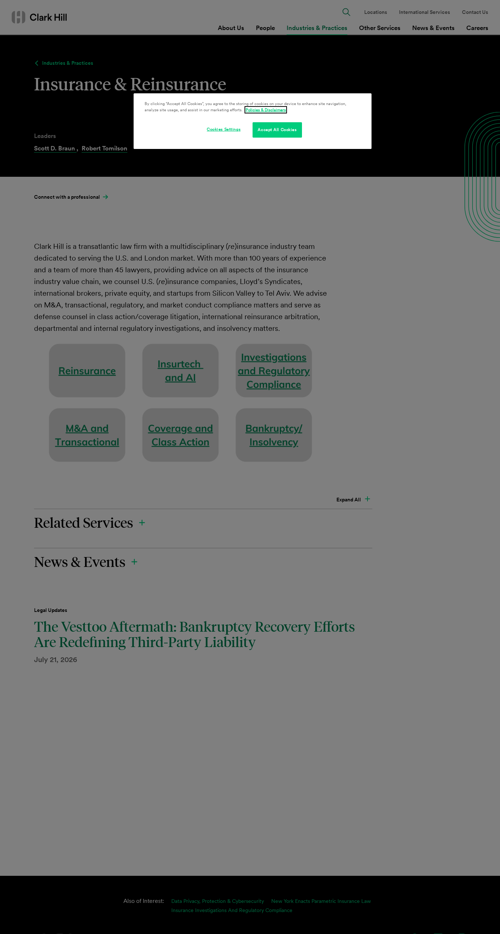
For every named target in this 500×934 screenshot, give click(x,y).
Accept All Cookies (277, 129)
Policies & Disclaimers (266, 109)
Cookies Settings (223, 129)
